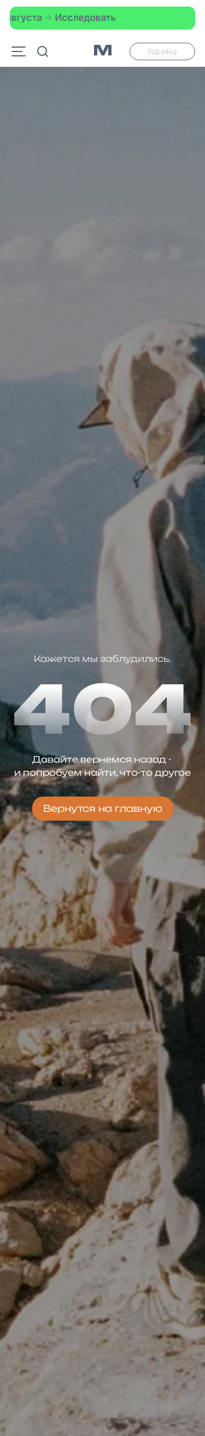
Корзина (162, 51)
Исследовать (70, 17)
